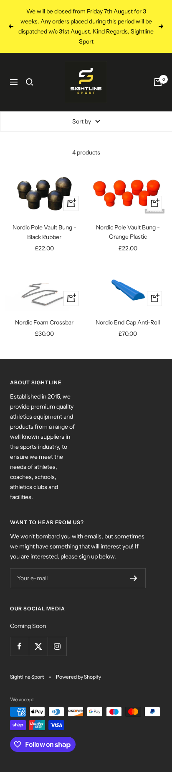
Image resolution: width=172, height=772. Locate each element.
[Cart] (158, 82)
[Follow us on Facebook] (19, 646)
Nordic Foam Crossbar (44, 322)
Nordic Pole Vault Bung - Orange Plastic (128, 232)
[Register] (133, 578)
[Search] (29, 82)
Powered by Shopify (78, 677)
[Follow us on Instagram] (57, 646)
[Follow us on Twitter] (38, 646)
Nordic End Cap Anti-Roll (128, 322)
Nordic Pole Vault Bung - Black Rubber (44, 232)
